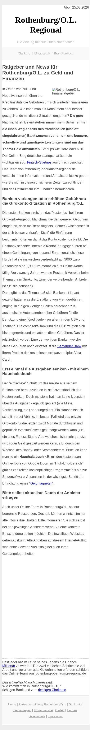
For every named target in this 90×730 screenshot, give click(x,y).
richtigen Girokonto (52, 690)
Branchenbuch (63, 53)
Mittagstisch (42, 53)
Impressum (55, 716)
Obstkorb (24, 53)
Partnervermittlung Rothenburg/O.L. (42, 704)
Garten (59, 710)
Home (12, 704)
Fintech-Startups (39, 162)
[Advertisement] (45, 608)
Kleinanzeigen (22, 710)
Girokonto (75, 704)
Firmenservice (43, 710)
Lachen (72, 710)
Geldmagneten (41, 483)
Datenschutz (37, 716)
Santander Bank (69, 346)
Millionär (8, 666)
